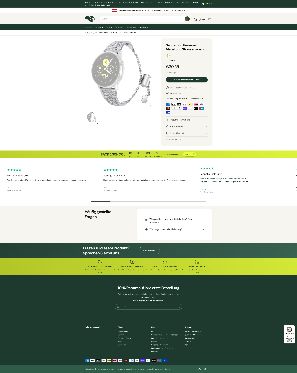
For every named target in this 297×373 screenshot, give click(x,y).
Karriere (188, 341)
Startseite (89, 33)
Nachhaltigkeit (190, 338)
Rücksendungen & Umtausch (163, 348)
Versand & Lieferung (159, 345)
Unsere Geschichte (193, 331)
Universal (122, 345)
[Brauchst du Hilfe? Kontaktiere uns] (204, 19)
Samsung (119, 27)
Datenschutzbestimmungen (105, 369)
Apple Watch (123, 331)
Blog (186, 345)
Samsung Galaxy (124, 338)
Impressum (141, 369)
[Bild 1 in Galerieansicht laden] (91, 117)
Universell (131, 27)
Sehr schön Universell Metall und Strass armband (115, 33)
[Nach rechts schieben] (151, 105)
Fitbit (108, 27)
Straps (92, 369)
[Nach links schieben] (146, 105)
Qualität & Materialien (193, 335)
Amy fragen (149, 250)
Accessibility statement (155, 369)
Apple (87, 27)
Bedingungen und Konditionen (126, 369)
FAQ (153, 331)
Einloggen (208, 4)
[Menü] (293, 326)
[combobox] (145, 19)
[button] (89, 27)
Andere (143, 27)
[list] (148, 10)
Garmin (98, 27)
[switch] (289, 341)
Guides (154, 341)
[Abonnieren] (179, 307)
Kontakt (154, 351)
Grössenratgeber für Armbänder (164, 335)
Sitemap (167, 369)
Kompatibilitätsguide (159, 338)
